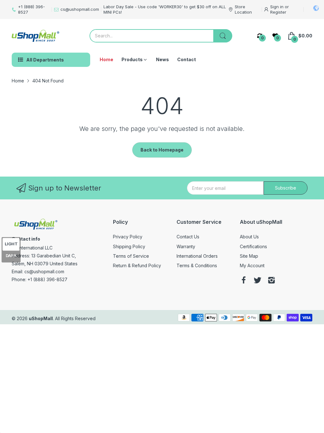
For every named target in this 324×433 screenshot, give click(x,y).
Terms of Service (131, 256)
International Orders (197, 256)
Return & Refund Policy (137, 265)
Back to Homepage (162, 149)
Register (278, 12)
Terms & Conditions (197, 265)
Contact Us (188, 236)
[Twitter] (257, 280)
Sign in (277, 6)
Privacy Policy (127, 236)
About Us (249, 236)
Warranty (186, 246)
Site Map (249, 256)
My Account (252, 265)
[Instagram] (271, 280)
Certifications (253, 246)
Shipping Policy (129, 246)
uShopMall (41, 318)
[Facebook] (243, 280)
